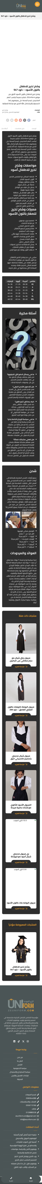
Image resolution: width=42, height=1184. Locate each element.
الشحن (19, 1064)
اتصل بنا (20, 1061)
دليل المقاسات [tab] (19, 128)
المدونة (20, 1079)
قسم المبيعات (30, 1094)
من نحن (20, 1057)
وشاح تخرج (5, 110)
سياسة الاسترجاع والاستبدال (20, 1072)
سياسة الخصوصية (19, 1068)
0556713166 (31, 1105)
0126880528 (31, 1112)
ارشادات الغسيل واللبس (20, 1075)
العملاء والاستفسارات (28, 1101)
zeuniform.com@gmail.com (25, 1116)
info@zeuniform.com (28, 1119)
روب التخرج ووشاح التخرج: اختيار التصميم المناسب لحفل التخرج (25, 1158)
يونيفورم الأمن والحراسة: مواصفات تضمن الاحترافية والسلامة (24, 1150)
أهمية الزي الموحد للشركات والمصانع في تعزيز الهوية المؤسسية (23, 1143)
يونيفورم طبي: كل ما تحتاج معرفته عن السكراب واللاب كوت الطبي (24, 1165)
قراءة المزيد (19, 666)
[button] (28, 120)
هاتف (34, 1108)
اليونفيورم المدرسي (14, 112)
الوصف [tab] (34, 128)
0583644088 (31, 1098)
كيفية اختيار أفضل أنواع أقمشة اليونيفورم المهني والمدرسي (25, 1136)
